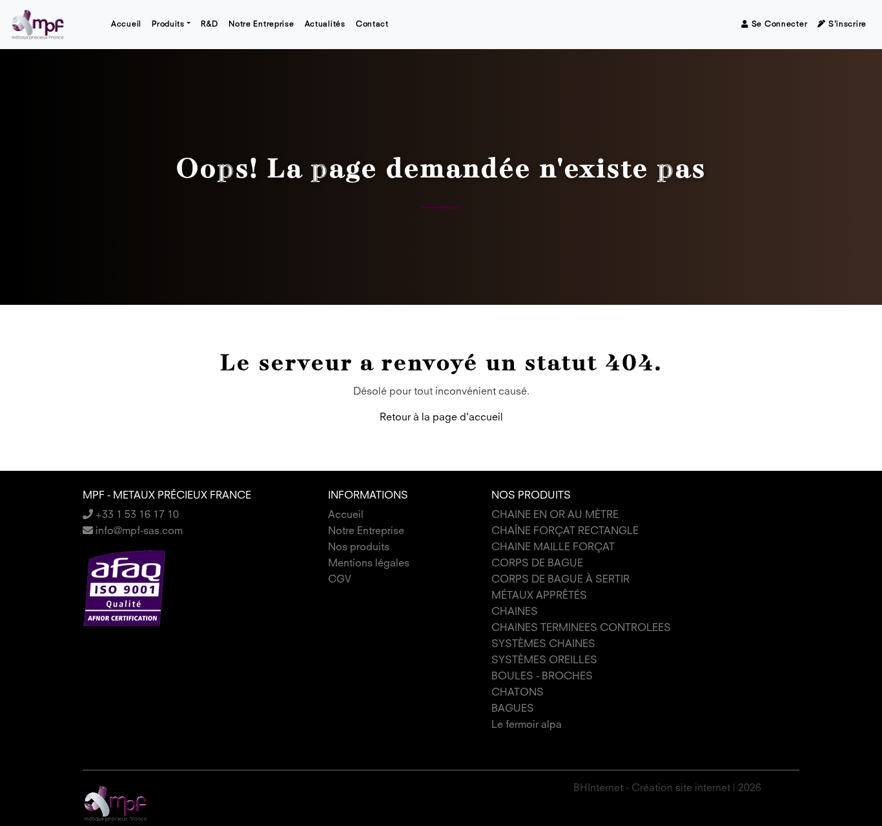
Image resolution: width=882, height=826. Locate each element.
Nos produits (358, 547)
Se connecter (778, 24)
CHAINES (514, 612)
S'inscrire (846, 24)
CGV (339, 580)
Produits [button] (168, 24)
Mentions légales (368, 564)
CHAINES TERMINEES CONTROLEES (581, 628)
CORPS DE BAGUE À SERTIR (560, 580)
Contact (372, 24)
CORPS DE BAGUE (537, 564)
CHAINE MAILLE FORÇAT (553, 547)
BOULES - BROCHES (542, 677)
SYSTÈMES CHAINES (543, 644)
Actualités (325, 24)
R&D (209, 24)
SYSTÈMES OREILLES (544, 661)
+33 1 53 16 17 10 (136, 515)
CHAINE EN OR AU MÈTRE (555, 515)
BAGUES (512, 709)
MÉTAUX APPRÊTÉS (539, 596)
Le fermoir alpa (526, 725)
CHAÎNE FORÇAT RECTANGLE (565, 531)
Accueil (126, 24)
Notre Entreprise (261, 24)
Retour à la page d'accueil (441, 418)
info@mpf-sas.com (138, 531)
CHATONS (517, 693)
